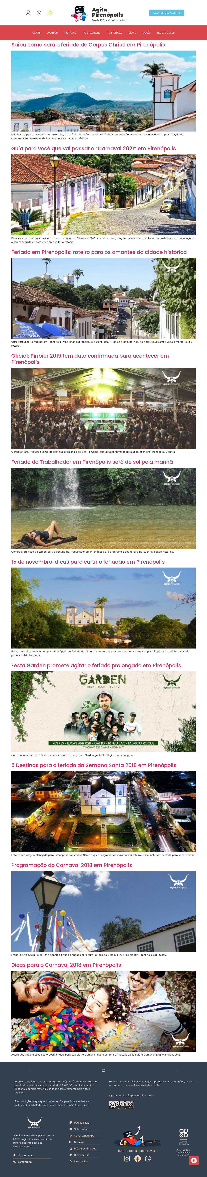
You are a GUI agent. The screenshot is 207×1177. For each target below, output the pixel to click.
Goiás (147, 32)
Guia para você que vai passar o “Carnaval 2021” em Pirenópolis (93, 148)
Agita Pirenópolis (107, 12)
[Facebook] (137, 1158)
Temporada (114, 32)
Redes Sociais (166, 32)
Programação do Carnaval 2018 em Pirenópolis (71, 865)
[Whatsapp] (39, 13)
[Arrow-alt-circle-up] (194, 1160)
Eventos (52, 32)
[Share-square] (50, 13)
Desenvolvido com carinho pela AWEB (184, 1153)
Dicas (132, 32)
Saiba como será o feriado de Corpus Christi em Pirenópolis (88, 44)
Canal (36, 32)
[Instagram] (28, 13)
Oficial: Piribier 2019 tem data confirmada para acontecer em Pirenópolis (90, 359)
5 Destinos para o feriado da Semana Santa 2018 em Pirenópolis (93, 765)
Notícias (70, 32)
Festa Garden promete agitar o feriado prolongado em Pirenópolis (96, 665)
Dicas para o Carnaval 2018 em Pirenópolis (66, 965)
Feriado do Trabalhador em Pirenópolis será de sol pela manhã (92, 461)
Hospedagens (91, 32)
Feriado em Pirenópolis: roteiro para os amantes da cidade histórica (99, 252)
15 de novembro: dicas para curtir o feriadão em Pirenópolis (88, 561)
